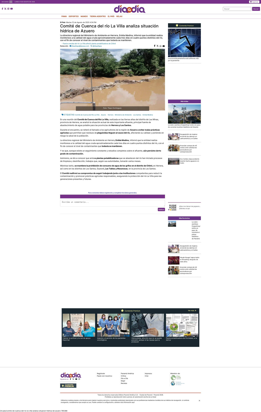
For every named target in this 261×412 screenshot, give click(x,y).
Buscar (256, 9)
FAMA (64, 16)
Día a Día (124, 378)
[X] (73, 379)
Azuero (103, 115)
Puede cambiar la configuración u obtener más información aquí (113, 402)
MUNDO (84, 16)
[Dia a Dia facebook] (3, 9)
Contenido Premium (186, 26)
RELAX (119, 16)
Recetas (124, 383)
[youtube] (76, 379)
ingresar (255, 2)
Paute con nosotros (104, 376)
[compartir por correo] (163, 46)
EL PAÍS (111, 16)
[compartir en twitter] (157, 46)
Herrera (110, 115)
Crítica (123, 376)
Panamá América (127, 373)
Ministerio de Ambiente (123, 115)
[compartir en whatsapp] (160, 46)
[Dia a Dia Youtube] (11, 9)
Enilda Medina (148, 115)
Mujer (123, 381)
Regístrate (101, 373)
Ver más (191, 310)
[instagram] (79, 379)
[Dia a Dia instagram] (8, 9)
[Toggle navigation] (11, 2)
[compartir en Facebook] (155, 46)
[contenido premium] (68, 385)
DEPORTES (74, 16)
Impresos (148, 373)
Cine (146, 376)
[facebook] (70, 379)
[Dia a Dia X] (5, 9)
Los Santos (137, 115)
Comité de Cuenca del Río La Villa (87, 115)
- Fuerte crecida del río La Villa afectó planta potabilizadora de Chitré (89, 43)
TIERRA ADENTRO (98, 16)
